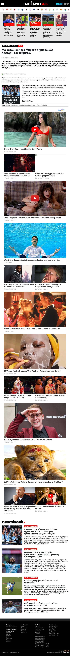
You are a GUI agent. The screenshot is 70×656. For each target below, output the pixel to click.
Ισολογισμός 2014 (40, 638)
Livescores (38, 631)
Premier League (53, 626)
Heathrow (8, 632)
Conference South (54, 635)
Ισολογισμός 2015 (40, 639)
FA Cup (20, 46)
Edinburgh (8, 641)
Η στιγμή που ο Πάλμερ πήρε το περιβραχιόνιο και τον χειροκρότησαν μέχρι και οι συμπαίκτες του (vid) (21, 31)
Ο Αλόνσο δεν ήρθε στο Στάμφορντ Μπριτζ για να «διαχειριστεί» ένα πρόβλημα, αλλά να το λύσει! (8, 31)
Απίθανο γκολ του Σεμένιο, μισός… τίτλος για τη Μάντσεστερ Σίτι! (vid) (40, 604)
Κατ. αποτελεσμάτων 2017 (42, 647)
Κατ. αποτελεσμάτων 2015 (42, 644)
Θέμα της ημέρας (39, 629)
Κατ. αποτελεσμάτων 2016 (42, 645)
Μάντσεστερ (24, 628)
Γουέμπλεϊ (44, 105)
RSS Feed (37, 632)
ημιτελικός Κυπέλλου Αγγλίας (27, 105)
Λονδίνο (23, 626)
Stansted (8, 635)
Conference (52, 632)
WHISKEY (66, 651)
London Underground (11, 626)
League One (52, 629)
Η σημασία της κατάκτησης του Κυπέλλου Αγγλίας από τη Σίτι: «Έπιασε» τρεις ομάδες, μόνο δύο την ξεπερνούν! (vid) (11, 100)
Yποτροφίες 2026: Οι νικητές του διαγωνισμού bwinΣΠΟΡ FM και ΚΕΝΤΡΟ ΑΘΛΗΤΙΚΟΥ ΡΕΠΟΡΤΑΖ (61, 31)
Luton (7, 637)
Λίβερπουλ (23, 629)
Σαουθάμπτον (14, 105)
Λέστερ (8, 105)
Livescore (37, 633)
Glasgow (8, 640)
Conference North (54, 633)
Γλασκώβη (23, 631)
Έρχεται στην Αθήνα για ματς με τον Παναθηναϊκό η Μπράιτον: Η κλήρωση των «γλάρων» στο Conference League (35, 31)
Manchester (9, 638)
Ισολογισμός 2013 (40, 636)
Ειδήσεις (14, 46)
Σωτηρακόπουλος (39, 628)
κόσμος (38, 105)
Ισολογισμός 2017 (40, 642)
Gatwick (8, 634)
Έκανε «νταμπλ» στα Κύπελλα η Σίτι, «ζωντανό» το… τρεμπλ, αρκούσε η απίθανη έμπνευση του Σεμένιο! (41, 554)
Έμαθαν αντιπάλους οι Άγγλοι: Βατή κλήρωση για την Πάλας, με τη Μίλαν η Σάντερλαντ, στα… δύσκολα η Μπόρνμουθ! (48, 32)
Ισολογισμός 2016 (40, 641)
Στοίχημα (66, 654)
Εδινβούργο (24, 632)
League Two (52, 631)
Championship (53, 628)
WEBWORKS (66, 652)
